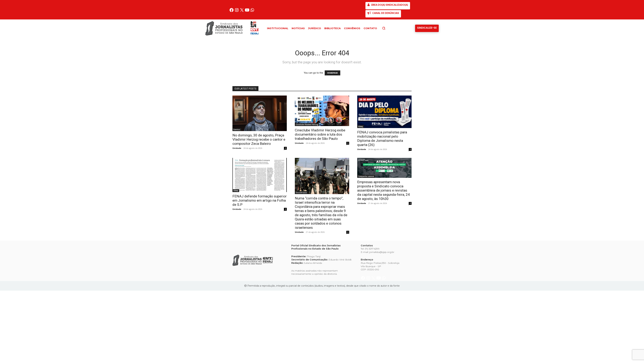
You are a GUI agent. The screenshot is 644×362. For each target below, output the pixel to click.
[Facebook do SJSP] (231, 11)
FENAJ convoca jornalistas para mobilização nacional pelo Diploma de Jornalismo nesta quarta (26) (382, 138)
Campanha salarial (366, 176)
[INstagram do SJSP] (237, 11)
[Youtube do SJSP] (247, 11)
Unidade (236, 148)
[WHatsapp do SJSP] (252, 11)
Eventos (236, 129)
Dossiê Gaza (301, 192)
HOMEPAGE (332, 73)
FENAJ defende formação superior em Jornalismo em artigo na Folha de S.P (259, 200)
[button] (389, 28)
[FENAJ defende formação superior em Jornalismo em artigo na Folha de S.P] (259, 175)
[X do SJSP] (242, 11)
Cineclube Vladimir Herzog (307, 124)
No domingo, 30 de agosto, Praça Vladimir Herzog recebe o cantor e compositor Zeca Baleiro (258, 139)
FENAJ (360, 126)
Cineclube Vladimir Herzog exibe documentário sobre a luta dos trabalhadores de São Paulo (320, 134)
